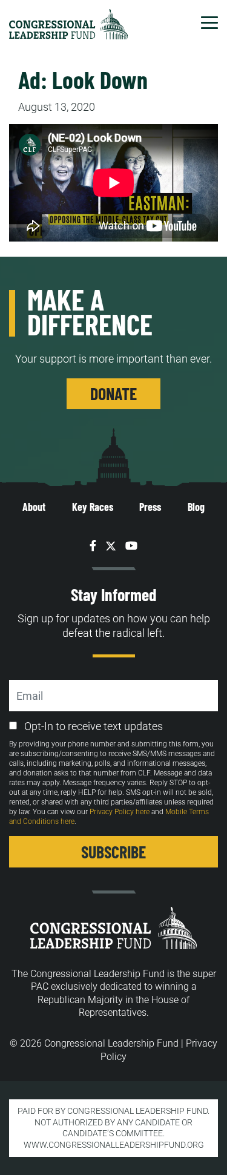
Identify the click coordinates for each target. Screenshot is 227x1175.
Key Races (92, 506)
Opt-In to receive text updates (93, 726)
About (33, 506)
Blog (196, 506)
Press (150, 506)
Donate (113, 393)
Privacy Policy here (120, 812)
